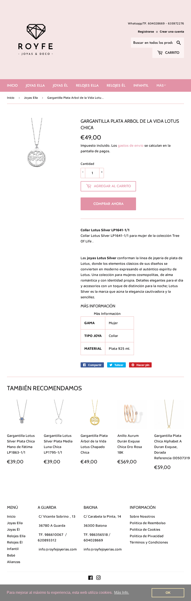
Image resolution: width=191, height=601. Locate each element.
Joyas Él (60, 85)
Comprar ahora (108, 203)
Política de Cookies (145, 529)
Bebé (11, 555)
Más (160, 85)
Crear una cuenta (172, 31)
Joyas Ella (35, 85)
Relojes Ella (87, 85)
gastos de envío (130, 145)
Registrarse (146, 31)
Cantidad (87, 164)
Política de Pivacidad (147, 536)
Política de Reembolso (148, 523)
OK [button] (168, 592)
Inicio (12, 85)
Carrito (171, 52)
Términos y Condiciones (149, 542)
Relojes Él (116, 85)
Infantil (140, 85)
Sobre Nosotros (142, 516)
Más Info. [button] (121, 592)
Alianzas (13, 562)
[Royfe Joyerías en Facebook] (90, 578)
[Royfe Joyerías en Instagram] (98, 578)
